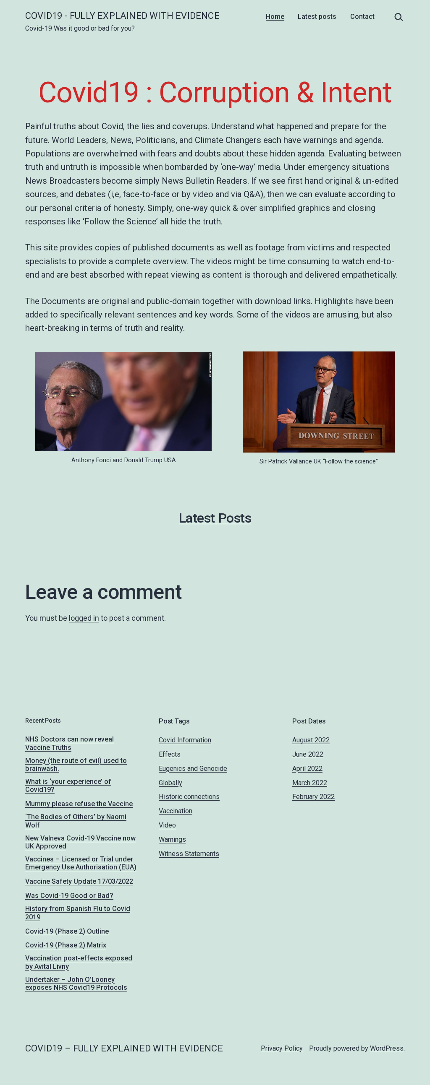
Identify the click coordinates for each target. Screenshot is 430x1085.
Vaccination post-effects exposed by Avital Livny (78, 962)
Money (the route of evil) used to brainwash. (76, 765)
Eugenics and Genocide (193, 769)
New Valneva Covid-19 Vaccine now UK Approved (80, 842)
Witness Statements (189, 854)
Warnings (172, 839)
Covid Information (185, 740)
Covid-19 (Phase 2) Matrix (65, 945)
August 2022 (311, 740)
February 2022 (313, 797)
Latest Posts (215, 518)
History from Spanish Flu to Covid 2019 (77, 913)
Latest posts (317, 17)
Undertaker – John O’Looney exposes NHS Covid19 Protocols (76, 983)
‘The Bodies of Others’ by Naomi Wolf (75, 821)
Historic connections (189, 797)
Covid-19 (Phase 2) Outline (67, 931)
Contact (362, 17)
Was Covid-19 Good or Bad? (69, 896)
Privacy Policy (282, 1048)
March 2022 (309, 783)
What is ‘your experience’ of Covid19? (68, 786)
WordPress (387, 1048)
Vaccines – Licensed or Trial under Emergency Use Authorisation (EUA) (80, 863)
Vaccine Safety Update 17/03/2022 (79, 881)
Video (167, 825)
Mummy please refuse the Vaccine (79, 804)
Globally (170, 783)
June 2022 (307, 754)
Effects (170, 754)
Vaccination (175, 811)
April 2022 (307, 769)
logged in (84, 618)
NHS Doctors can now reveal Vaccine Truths (69, 743)
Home (275, 17)
